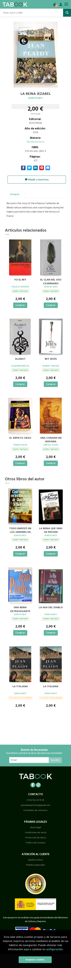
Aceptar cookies (35, 960)
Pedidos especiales (35, 865)
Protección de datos (35, 837)
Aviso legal (35, 827)
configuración (54, 949)
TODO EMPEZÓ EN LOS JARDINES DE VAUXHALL (20, 530)
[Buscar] (67, 13)
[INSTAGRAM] (38, 784)
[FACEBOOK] (32, 784)
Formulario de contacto (35, 810)
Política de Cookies (35, 843)
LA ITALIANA (20, 687)
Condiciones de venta (35, 832)
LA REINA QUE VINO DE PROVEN (50, 530)
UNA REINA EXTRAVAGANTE (20, 609)
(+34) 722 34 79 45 (35, 800)
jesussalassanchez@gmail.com (35, 805)
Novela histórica (35, 142)
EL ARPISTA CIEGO (20, 438)
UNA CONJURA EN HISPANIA (50, 439)
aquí (26, 949)
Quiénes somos (35, 860)
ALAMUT (20, 359)
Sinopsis (14, 194)
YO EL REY (20, 280)
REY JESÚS (51, 359)
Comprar (20, 305)
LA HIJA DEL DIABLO (51, 608)
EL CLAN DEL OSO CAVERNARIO (50, 281)
